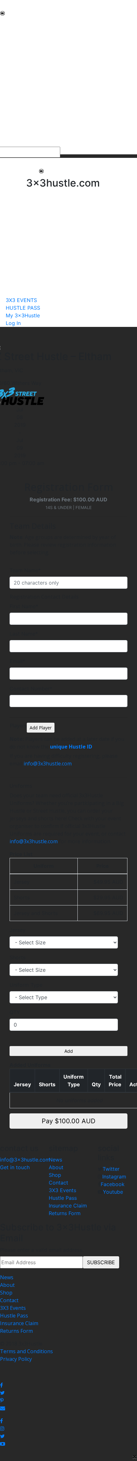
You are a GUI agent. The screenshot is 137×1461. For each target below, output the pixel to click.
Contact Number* (31, 688)
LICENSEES (13, 99)
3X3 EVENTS (14, 127)
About (56, 1167)
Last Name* (24, 634)
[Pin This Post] (68, 1400)
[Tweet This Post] (68, 1393)
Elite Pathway (16, 53)
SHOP (7, 91)
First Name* (24, 606)
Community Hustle (22, 38)
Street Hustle (16, 45)
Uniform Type (26, 985)
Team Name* (25, 570)
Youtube (113, 1192)
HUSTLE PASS (16, 135)
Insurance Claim (68, 1205)
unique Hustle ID (71, 746)
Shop (55, 1175)
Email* (17, 661)
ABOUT (9, 30)
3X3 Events (62, 1190)
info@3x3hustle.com (48, 763)
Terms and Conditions (26, 1351)
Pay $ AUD (68, 1121)
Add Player (41, 728)
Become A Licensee (23, 114)
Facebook (113, 1184)
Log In (13, 323)
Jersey (17, 930)
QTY (15, 1012)
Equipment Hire (18, 61)
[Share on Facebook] (68, 1385)
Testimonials (15, 68)
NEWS (7, 22)
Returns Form (65, 1213)
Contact (58, 1182)
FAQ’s (6, 76)
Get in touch (15, 1167)
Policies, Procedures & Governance (41, 84)
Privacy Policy (16, 1358)
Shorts (17, 957)
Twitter (111, 1169)
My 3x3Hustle (16, 142)
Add (68, 1051)
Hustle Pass (63, 1198)
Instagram (114, 1176)
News (55, 1159)
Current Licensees (21, 107)
